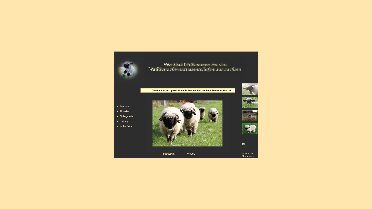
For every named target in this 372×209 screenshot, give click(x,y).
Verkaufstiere (126, 126)
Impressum (169, 154)
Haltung (124, 121)
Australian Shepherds (248, 154)
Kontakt (191, 154)
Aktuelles (124, 111)
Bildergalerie (126, 116)
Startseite (124, 106)
